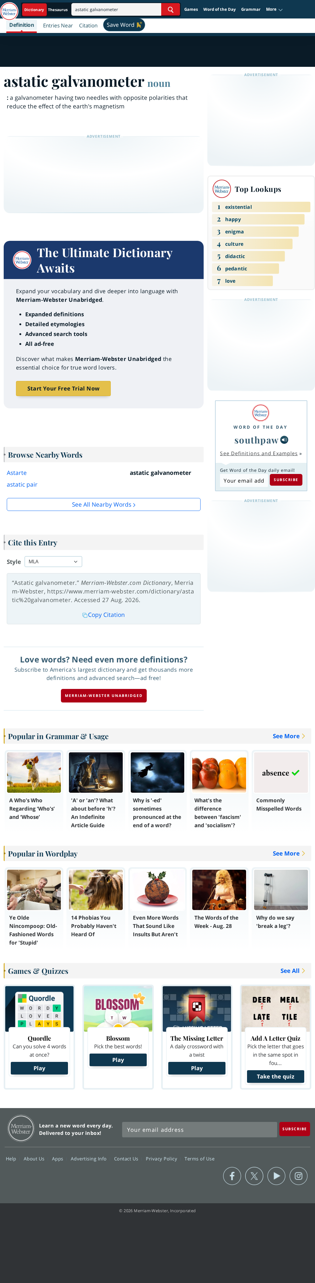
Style (14, 562)
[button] (274, 9)
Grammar (251, 9)
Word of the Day (219, 9)
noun (158, 82)
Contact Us (127, 1158)
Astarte (17, 473)
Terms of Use (199, 1158)
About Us (35, 1158)
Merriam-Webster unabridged (104, 695)
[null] (284, 440)
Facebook (232, 1176)
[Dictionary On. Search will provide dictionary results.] (46, 10)
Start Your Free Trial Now (63, 388)
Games (191, 9)
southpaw (256, 440)
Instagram (298, 1176)
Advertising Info (89, 1158)
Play (39, 1068)
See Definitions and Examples (259, 453)
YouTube (276, 1176)
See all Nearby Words (101, 504)
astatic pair (22, 484)
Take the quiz (275, 1076)
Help (12, 1158)
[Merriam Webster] (260, 413)
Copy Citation (106, 615)
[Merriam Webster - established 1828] (9, 8)
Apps (58, 1158)
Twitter (254, 1176)
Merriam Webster (21, 1128)
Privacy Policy (162, 1158)
